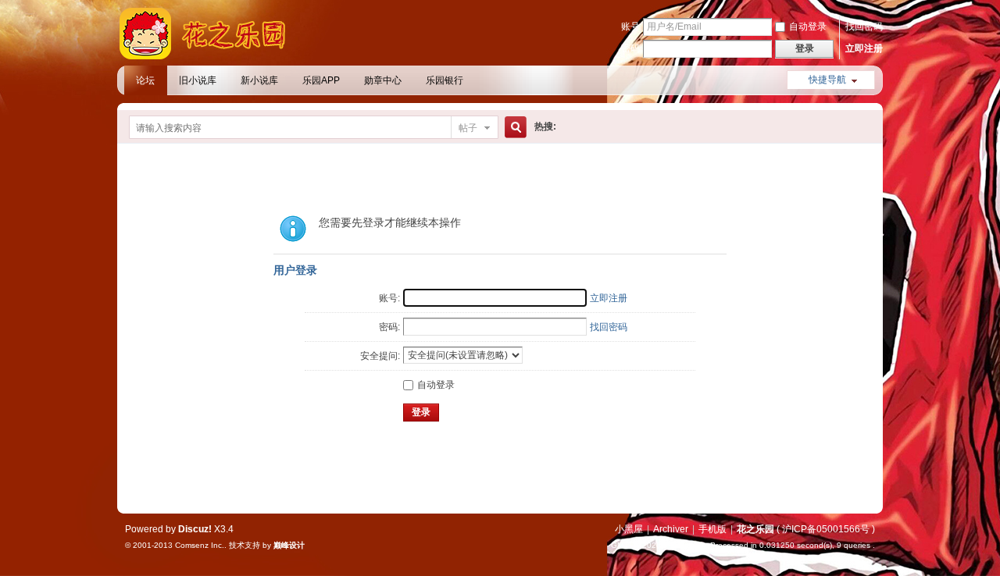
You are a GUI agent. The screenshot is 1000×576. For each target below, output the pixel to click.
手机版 (712, 529)
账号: (389, 298)
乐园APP (321, 80)
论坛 (145, 80)
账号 (630, 26)
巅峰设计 (289, 545)
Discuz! (195, 529)
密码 (630, 48)
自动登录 (808, 26)
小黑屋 (629, 529)
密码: (389, 327)
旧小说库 (197, 80)
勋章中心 (383, 80)
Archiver (670, 529)
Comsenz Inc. (199, 545)
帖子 (468, 128)
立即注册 (864, 48)
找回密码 (864, 26)
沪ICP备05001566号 (826, 529)
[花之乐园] (211, 56)
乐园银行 (444, 80)
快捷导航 (827, 79)
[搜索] (513, 128)
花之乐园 (755, 529)
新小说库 (259, 80)
